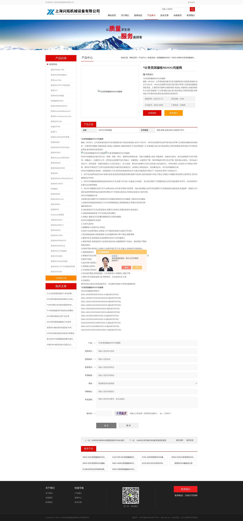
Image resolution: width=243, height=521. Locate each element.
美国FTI (54, 132)
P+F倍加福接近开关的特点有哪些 (60, 310)
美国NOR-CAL (56, 121)
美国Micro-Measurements (61, 116)
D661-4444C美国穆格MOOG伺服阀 (125, 463)
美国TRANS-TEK (57, 70)
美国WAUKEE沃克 (58, 246)
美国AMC (54, 173)
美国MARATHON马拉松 (60, 147)
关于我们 (125, 15)
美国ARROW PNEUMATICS (62, 178)
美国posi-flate (56, 80)
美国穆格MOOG (57, 101)
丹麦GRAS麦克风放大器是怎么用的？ (61, 345)
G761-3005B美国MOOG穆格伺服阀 (154, 457)
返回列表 (189, 440)
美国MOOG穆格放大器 (183, 463)
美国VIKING (55, 204)
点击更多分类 (61, 278)
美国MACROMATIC (58, 241)
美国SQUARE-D (57, 225)
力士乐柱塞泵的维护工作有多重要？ (61, 293)
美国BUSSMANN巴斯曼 (60, 137)
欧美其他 (53, 64)
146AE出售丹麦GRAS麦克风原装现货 (151, 440)
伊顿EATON (55, 127)
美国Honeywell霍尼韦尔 (60, 158)
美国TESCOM (56, 272)
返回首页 (191, 2)
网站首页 (112, 15)
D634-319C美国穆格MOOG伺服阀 (95, 457)
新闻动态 (138, 15)
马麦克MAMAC (57, 220)
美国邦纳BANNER (58, 168)
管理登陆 (193, 517)
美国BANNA (55, 194)
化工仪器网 (185, 517)
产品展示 (151, 15)
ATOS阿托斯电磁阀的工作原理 (59, 322)
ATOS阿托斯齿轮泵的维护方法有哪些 (61, 299)
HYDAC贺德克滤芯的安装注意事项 (60, 333)
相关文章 (61, 286)
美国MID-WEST (57, 184)
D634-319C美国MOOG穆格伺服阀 (95, 463)
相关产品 (88, 448)
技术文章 (164, 15)
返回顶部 (179, 440)
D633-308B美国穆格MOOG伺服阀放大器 (125, 469)
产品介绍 (88, 124)
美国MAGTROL (57, 235)
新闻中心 (78, 498)
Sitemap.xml (166, 517)
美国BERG (55, 209)
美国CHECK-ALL (57, 199)
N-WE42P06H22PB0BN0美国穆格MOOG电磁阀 (95, 469)
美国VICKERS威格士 (59, 75)
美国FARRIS (55, 230)
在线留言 (178, 15)
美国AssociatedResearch (61, 111)
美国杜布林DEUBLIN (59, 106)
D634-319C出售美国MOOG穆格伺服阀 (184, 457)
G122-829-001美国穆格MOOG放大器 (125, 457)
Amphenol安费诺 (57, 215)
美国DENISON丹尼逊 (59, 261)
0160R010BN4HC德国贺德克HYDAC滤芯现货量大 (111, 440)
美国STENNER (57, 256)
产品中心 (142, 58)
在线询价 (152, 113)
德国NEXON (55, 153)
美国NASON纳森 (57, 96)
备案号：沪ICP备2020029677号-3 (145, 517)
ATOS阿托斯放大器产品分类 (58, 316)
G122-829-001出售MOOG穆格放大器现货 (154, 463)
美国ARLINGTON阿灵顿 (60, 85)
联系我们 (191, 15)
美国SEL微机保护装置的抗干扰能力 (61, 328)
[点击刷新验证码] (121, 413)
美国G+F (54, 90)
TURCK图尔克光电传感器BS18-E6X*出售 (61, 305)
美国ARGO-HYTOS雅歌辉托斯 (63, 266)
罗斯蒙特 (54, 189)
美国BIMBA (55, 142)
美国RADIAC (56, 163)
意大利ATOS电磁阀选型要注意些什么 (61, 339)
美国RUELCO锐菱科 (59, 251)
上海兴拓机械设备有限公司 (63, 2)
